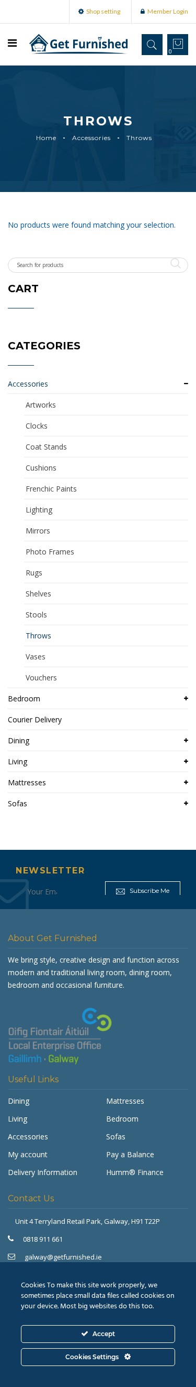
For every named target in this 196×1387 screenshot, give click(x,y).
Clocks (37, 426)
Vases (35, 657)
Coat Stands (46, 447)
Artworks (41, 405)
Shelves (38, 594)
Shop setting (103, 11)
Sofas (17, 803)
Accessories (91, 138)
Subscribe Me (148, 890)
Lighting (39, 510)
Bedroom (24, 698)
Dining (18, 740)
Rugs (34, 573)
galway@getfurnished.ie (63, 1257)
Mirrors (38, 531)
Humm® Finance (135, 1172)
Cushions (41, 468)
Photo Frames (50, 552)
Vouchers (41, 677)
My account (28, 1154)
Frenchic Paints (51, 489)
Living (17, 761)
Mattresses (27, 782)
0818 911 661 (43, 1239)
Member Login (167, 11)
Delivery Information (42, 1172)
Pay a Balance (130, 1154)
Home (46, 138)
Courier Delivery (35, 719)
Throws (38, 636)
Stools (36, 615)
